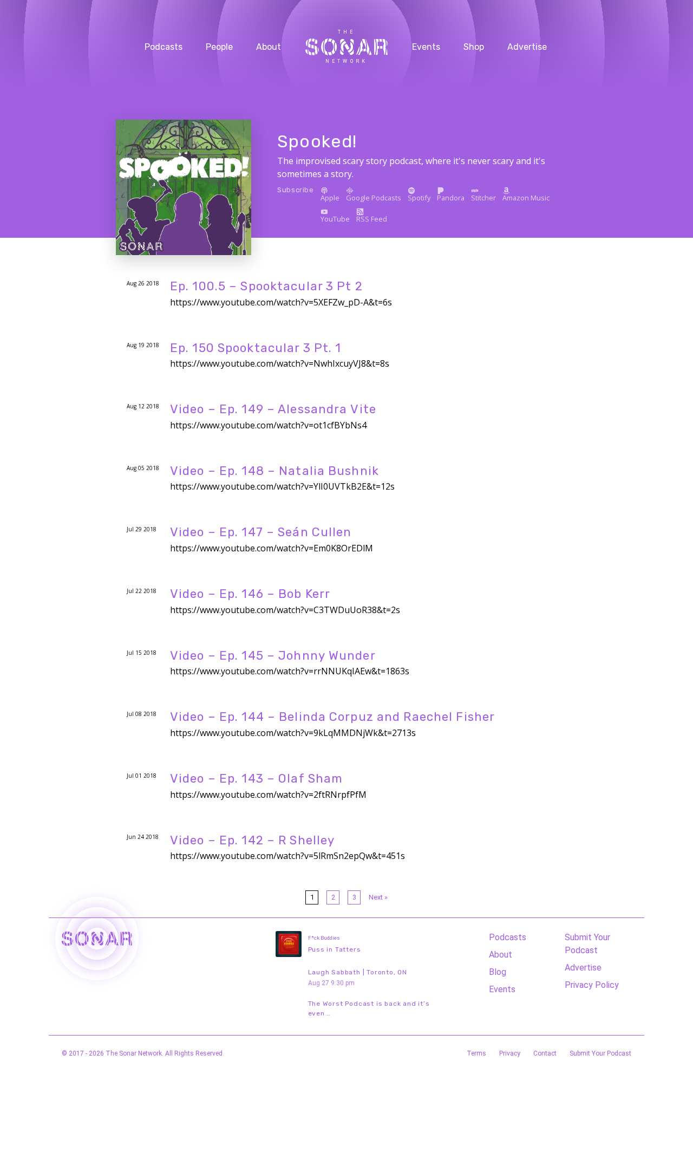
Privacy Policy (592, 985)
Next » (378, 897)
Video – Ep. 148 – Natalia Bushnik (274, 471)
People (219, 47)
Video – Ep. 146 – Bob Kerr (250, 594)
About (268, 47)
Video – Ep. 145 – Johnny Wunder (273, 655)
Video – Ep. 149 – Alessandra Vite (273, 409)
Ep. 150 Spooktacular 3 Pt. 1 (255, 348)
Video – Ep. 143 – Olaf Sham (256, 778)
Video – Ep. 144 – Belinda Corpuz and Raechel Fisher (332, 717)
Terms (476, 1053)
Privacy (509, 1053)
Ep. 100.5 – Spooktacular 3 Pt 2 (266, 286)
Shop (473, 47)
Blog (497, 972)
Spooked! (317, 141)
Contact (545, 1053)
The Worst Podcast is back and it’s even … (369, 1008)
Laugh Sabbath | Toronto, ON (358, 972)
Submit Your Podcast (587, 943)
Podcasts (163, 47)
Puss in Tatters (334, 949)
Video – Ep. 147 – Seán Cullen (260, 532)
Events (426, 47)
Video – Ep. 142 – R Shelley (252, 840)
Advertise (527, 47)
